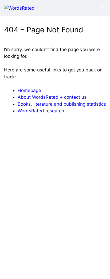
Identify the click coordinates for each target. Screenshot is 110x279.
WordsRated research (41, 110)
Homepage (29, 90)
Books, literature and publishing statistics (62, 104)
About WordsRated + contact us (52, 97)
